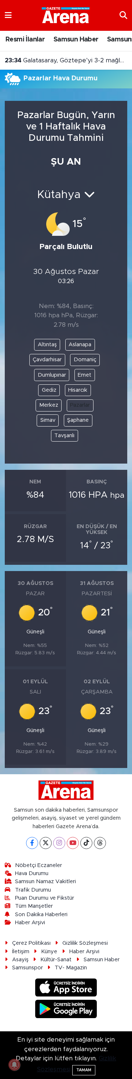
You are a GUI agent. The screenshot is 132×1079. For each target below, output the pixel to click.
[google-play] (66, 1010)
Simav (47, 420)
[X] (46, 843)
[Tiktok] (86, 843)
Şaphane (78, 420)
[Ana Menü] (8, 15)
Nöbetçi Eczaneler (38, 865)
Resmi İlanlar (25, 39)
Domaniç (85, 359)
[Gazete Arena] (65, 15)
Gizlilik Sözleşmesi (85, 943)
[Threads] (100, 843)
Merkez (48, 405)
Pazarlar (80, 405)
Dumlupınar (52, 375)
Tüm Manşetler (34, 906)
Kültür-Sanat (56, 959)
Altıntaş (47, 344)
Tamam (83, 1070)
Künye (49, 951)
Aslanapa (80, 344)
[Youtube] (73, 843)
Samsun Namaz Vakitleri (45, 881)
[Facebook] (32, 843)
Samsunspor (27, 967)
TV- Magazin (71, 967)
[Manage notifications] (14, 1065)
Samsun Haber (76, 39)
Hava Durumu (31, 873)
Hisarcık (77, 390)
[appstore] (66, 988)
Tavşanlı (64, 435)
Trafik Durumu (33, 890)
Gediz (49, 390)
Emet (84, 375)
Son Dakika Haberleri (41, 914)
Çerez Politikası (31, 943)
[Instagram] (59, 843)
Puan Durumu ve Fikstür (44, 898)
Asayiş (20, 959)
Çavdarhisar (47, 359)
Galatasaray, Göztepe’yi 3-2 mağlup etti (66, 60)
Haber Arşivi (30, 922)
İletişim (20, 951)
